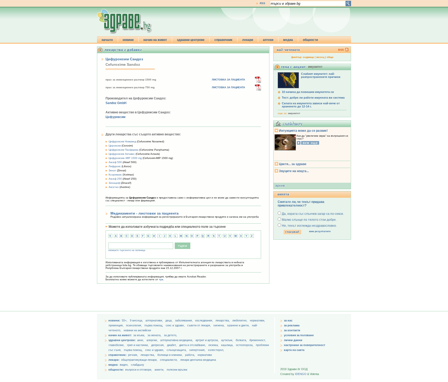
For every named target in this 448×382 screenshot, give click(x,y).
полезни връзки (177, 369)
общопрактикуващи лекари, (139, 359)
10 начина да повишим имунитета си (308, 91)
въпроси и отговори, (138, 369)
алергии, (152, 340)
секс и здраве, (175, 325)
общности (310, 40)
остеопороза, (245, 345)
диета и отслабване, (193, 345)
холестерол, (216, 349)
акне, (141, 340)
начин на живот (155, 40)
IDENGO (300, 374)
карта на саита (294, 349)
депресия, (158, 345)
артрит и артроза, (207, 340)
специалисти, (169, 359)
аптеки (268, 40)
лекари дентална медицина (198, 359)
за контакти (292, 330)
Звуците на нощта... (294, 171)
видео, (124, 364)
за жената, (154, 335)
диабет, (172, 345)
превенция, (116, 325)
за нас (288, 320)
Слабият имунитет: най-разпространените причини (320, 75)
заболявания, (184, 320)
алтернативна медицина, (177, 340)
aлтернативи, (154, 320)
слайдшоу (137, 364)
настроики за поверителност (304, 345)
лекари (247, 40)
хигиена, (219, 325)
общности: (116, 369)
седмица (308, 57)
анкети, (159, 369)
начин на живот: (120, 335)
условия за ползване (299, 335)
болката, (242, 340)
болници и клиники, (170, 354)
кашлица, (227, 345)
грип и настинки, (138, 345)
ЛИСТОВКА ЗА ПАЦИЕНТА (228, 79)
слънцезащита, (177, 349)
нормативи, (257, 320)
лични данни (293, 340)
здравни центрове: (122, 340)
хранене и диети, (238, 325)
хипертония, (197, 349)
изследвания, (204, 320)
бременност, (257, 340)
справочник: (117, 354)
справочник (223, 40)
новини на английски (137, 330)
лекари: (114, 359)
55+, (125, 320)
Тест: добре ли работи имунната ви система (313, 97)
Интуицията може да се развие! (303, 131)
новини (128, 40)
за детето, (170, 335)
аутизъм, (227, 340)
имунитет (294, 113)
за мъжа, (139, 335)
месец (320, 57)
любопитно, (240, 320)
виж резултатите (320, 231)
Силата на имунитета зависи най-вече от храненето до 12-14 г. (311, 105)
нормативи (205, 354)
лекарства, (222, 320)
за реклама (291, 325)
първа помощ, (154, 325)
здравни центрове (191, 40)
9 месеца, (137, 320)
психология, (134, 325)
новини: (114, 320)
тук (161, 279)
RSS (262, 3)
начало (107, 40)
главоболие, (117, 345)
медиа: (113, 364)
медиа (288, 40)
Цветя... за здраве (292, 164)
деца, (169, 320)
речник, (133, 354)
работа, (190, 354)
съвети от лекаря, (199, 325)
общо (330, 57)
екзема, (213, 345)
